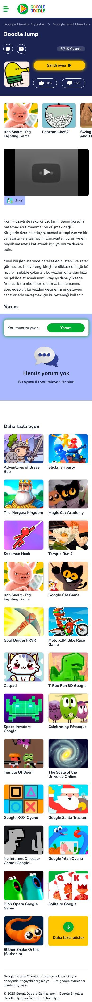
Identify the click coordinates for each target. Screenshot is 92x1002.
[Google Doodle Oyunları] (31, 9)
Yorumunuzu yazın (23, 327)
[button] (46, 172)
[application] (46, 172)
